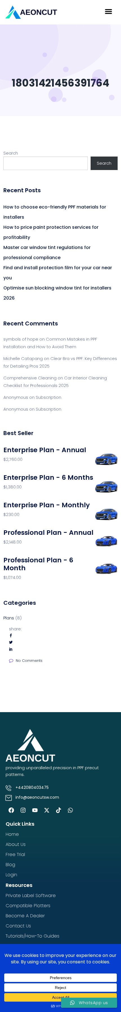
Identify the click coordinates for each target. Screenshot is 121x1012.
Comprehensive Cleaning (30, 378)
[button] (108, 11)
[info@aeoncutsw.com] (8, 798)
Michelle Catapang (23, 358)
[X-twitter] (46, 810)
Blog (10, 864)
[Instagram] (23, 810)
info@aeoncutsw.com (37, 797)
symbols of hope (20, 339)
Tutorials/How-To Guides (32, 936)
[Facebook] (11, 810)
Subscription (48, 397)
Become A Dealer (25, 916)
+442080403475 (32, 787)
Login (11, 874)
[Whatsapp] (70, 810)
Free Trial (15, 854)
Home (12, 834)
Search (10, 153)
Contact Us (18, 926)
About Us (16, 844)
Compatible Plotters (28, 905)
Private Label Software (31, 895)
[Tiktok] (58, 810)
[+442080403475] (8, 788)
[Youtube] (35, 810)
